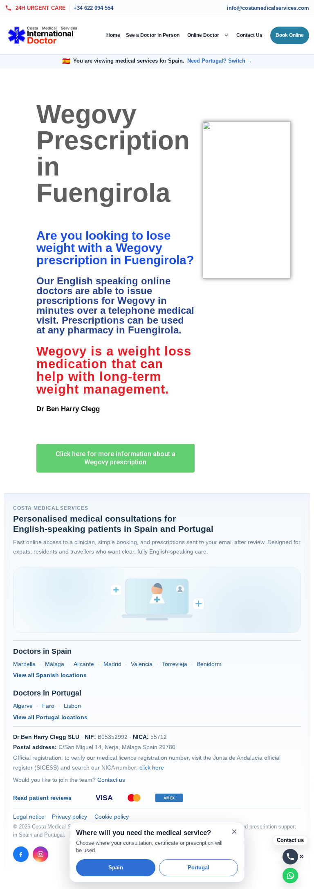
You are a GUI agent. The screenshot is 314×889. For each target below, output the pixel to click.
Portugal (198, 867)
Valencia (142, 664)
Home (113, 35)
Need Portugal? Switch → (219, 61)
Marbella (24, 664)
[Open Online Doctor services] (227, 35)
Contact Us (249, 35)
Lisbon (72, 705)
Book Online (290, 35)
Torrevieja (174, 664)
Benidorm (209, 664)
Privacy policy (69, 816)
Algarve (23, 705)
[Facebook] (21, 854)
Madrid (112, 664)
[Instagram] (40, 854)
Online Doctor (203, 35)
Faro (48, 705)
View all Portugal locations (50, 717)
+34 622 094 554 (93, 8)
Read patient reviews (42, 797)
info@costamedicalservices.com (268, 8)
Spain (115, 867)
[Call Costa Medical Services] (290, 856)
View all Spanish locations (50, 675)
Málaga (54, 664)
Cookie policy (111, 816)
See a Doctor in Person (152, 35)
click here (151, 767)
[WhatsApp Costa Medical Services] (290, 875)
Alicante (84, 664)
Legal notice (29, 816)
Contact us (111, 779)
